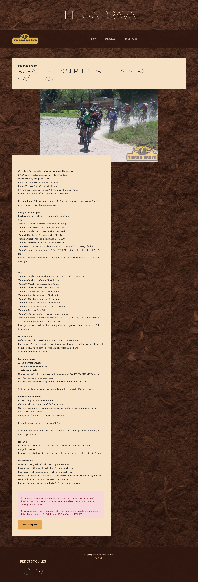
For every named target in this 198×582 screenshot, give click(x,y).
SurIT (100, 558)
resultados (130, 39)
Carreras (110, 39)
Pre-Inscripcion (30, 525)
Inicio (93, 39)
